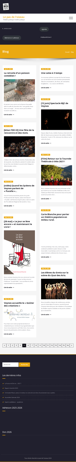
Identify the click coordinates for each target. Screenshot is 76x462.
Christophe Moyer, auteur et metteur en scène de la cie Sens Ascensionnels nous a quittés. (30, 393)
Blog (72, 52)
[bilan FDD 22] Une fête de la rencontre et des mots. (19, 131)
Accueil (67, 52)
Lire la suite (8, 114)
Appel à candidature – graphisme (14, 402)
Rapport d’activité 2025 (11, 388)
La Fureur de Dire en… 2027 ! (13, 383)
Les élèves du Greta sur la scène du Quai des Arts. (54, 274)
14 (60, 345)
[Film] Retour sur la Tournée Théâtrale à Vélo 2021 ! (56, 160)
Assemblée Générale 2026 (12, 397)
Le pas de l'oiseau (13, 17)
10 (44, 345)
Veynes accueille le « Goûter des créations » (19, 304)
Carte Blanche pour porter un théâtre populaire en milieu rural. (55, 217)
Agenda (44, 29)
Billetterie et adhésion (12, 38)
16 (68, 345)
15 (64, 345)
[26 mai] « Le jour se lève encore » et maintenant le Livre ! (18, 224)
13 (56, 345)
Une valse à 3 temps (51, 73)
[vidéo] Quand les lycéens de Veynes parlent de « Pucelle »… (19, 188)
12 (52, 345)
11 (48, 345)
